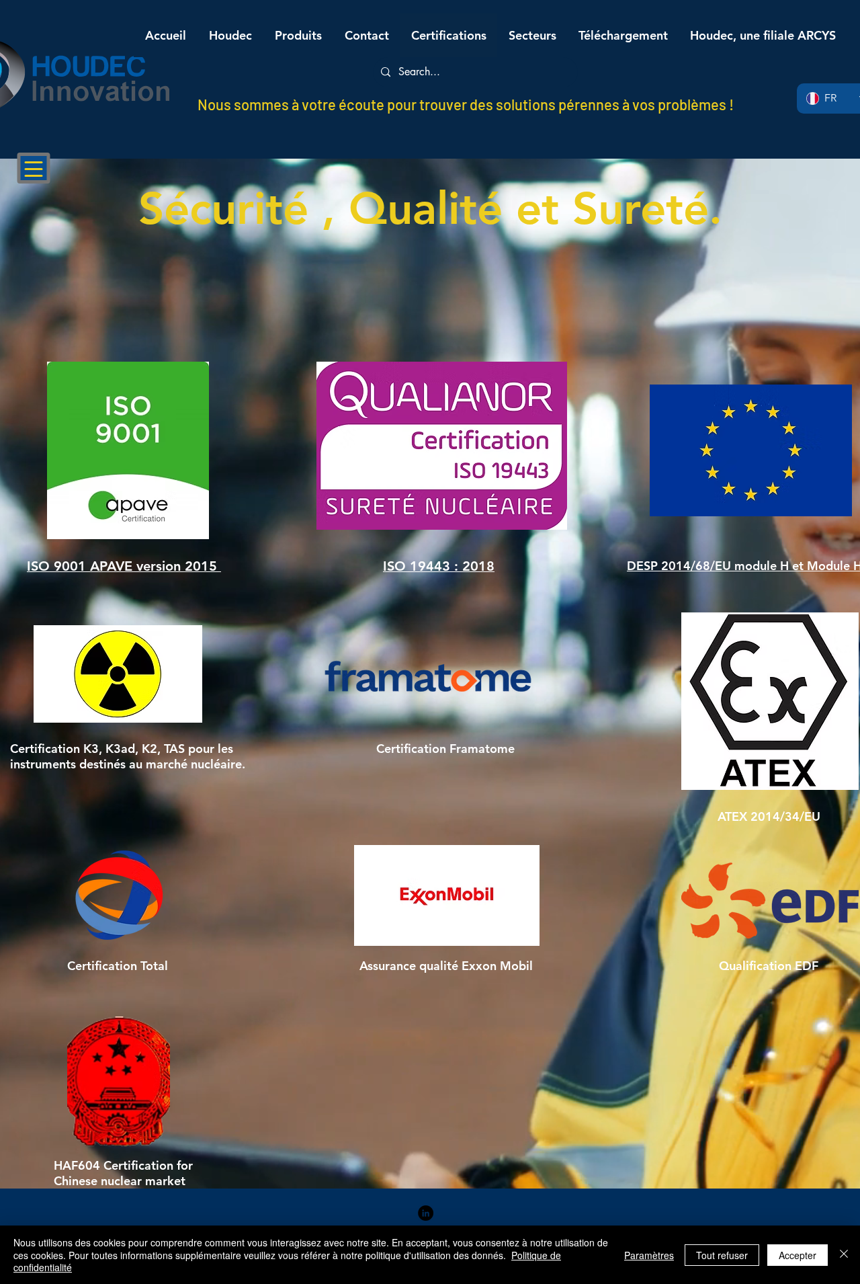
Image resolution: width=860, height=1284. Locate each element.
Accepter (797, 1255)
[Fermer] (844, 1254)
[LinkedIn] (425, 1213)
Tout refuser (722, 1255)
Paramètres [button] (649, 1255)
